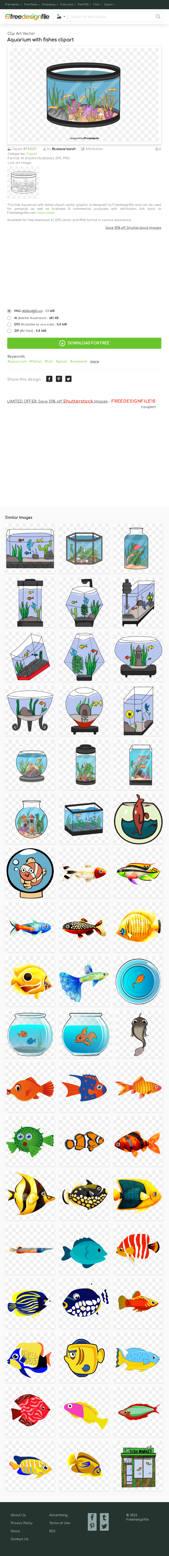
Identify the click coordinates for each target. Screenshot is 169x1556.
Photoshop (48, 4)
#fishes (35, 361)
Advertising (58, 1515)
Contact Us (19, 1539)
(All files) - (30, 330)
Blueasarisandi (64, 149)
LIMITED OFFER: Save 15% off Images (57, 401)
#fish (49, 361)
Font (96, 4)
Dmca (15, 1531)
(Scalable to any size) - (40, 324)
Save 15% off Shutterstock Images (133, 227)
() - (34, 311)
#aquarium (17, 361)
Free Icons (66, 4)
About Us (18, 1515)
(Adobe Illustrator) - (36, 318)
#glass (61, 361)
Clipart (108, 4)
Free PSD (83, 4)
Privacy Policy (21, 1523)
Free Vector (12, 4)
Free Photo (30, 4)
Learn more (45, 212)
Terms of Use (59, 1523)
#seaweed (78, 361)
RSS (52, 1531)
